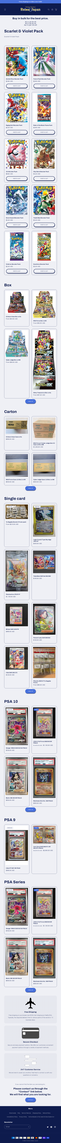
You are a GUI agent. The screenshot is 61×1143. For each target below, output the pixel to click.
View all (30, 401)
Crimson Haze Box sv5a (13, 316)
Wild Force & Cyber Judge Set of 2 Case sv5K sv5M (44, 443)
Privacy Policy (23, 1116)
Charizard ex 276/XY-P (13, 594)
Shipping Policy (37, 1113)
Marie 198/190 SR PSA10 (14, 798)
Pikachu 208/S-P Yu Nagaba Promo (42, 681)
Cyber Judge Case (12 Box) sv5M (43, 479)
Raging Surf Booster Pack (14, 125)
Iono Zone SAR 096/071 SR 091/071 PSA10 (41, 847)
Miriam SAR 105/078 (12, 629)
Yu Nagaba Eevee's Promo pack (16, 522)
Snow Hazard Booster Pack (14, 218)
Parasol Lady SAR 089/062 (41, 637)
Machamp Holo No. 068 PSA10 (43, 801)
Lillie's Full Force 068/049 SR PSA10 (42, 742)
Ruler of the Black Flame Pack (42, 125)
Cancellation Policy (12, 1116)
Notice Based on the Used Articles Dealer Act (41, 1116)
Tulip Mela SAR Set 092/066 (42, 576)
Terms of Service (26, 1113)
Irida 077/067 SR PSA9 (13, 868)
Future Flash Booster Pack (41, 79)
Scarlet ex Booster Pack (41, 264)
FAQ (19, 1113)
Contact (30, 1099)
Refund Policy (46, 1113)
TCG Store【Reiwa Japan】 (32, 1140)
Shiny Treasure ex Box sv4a (42, 392)
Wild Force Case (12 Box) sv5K (16, 479)
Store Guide (12, 1113)
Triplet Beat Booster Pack (41, 218)
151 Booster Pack (11, 171)
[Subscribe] (28, 1127)
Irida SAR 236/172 (11, 672)
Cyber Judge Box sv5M (13, 360)
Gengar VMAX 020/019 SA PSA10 (16, 748)
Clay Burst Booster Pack (41, 171)
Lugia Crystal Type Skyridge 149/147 (42, 540)
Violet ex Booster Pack (13, 264)
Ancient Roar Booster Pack (14, 79)
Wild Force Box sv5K (40, 320)
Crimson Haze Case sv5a (14, 437)
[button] (5, 9)
